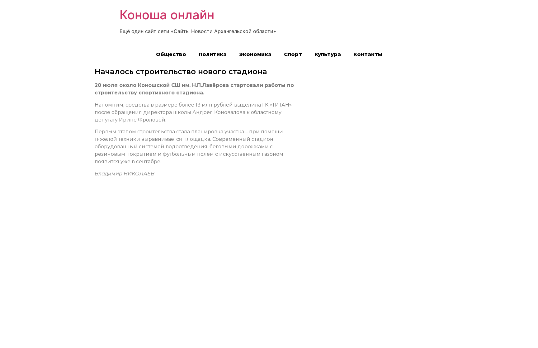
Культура (327, 54)
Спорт (293, 54)
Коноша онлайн (167, 14)
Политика (213, 54)
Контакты (367, 54)
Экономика (255, 54)
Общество (171, 54)
